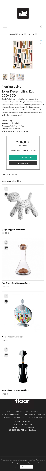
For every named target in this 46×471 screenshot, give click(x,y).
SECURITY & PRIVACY (23, 421)
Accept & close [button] (26, 467)
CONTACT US (5, 418)
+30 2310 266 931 (16, 430)
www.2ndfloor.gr (31, 430)
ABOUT (10, 411)
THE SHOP (35, 411)
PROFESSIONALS (20, 418)
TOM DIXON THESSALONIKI (11, 414)
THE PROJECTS (29, 414)
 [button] (6, 188)
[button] (41, 41)
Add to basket (27, 157)
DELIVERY (41, 414)
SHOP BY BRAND (22, 411)
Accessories (13, 174)
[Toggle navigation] (5, 27)
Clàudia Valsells (14, 123)
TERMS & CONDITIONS (37, 418)
